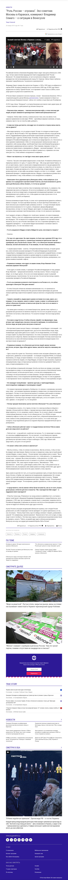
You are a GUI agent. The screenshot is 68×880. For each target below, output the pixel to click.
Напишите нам (39, 853)
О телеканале (10, 850)
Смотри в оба (13, 747)
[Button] (40, 29)
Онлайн (37, 866)
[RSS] (26, 839)
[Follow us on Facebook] (7, 839)
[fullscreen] (60, 67)
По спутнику (9, 872)
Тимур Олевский (10, 22)
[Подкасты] (30, 839)
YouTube (37, 869)
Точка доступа (10, 866)
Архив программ (39, 856)
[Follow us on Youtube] (15, 839)
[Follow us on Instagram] (19, 839)
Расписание (38, 872)
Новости (9, 7)
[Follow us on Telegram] (22, 839)
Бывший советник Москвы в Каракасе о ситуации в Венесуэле (29, 40)
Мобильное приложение (41, 850)
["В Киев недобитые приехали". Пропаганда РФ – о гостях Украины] (34, 783)
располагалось (34, 98)
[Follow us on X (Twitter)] (11, 839)
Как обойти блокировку (12, 856)
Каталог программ (11, 853)
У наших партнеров (11, 869)
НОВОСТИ (10, 719)
